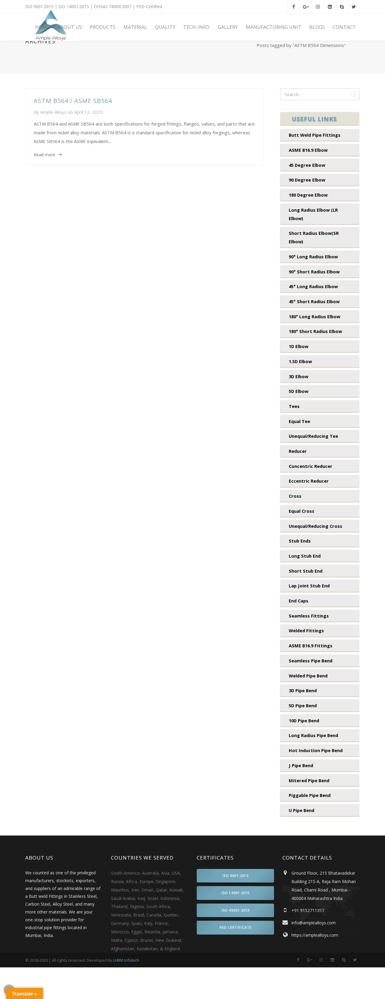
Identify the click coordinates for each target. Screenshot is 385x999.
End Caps (298, 601)
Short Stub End (305, 571)
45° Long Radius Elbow (313, 286)
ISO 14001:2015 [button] (235, 892)
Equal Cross (301, 511)
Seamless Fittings (309, 616)
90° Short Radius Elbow (314, 272)
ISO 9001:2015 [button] (235, 875)
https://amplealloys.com (314, 935)
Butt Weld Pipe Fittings (314, 135)
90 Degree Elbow (307, 180)
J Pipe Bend (301, 765)
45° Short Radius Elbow (314, 301)
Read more (44, 154)
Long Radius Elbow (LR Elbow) (313, 214)
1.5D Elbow (300, 361)
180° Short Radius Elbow (315, 331)
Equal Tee (299, 421)
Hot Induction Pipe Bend (316, 750)
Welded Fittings (306, 630)
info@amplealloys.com (313, 923)
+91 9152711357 (307, 910)
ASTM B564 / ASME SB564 (73, 101)
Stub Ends (300, 541)
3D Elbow (298, 376)
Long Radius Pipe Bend (313, 735)
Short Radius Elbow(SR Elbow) (314, 237)
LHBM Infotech (126, 960)
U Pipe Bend (301, 810)
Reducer (298, 451)
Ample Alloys (53, 112)
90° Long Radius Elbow (313, 257)
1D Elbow (298, 346)
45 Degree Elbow (307, 165)
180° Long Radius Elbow (314, 316)
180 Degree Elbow (308, 195)
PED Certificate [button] (235, 927)
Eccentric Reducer (309, 481)
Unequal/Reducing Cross (315, 526)
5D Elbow (298, 391)
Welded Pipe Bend (308, 676)
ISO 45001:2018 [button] (235, 910)
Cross (295, 496)
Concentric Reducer (310, 466)
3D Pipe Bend (303, 690)
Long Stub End (305, 556)
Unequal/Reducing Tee (313, 436)
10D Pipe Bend (304, 720)
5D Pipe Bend (303, 705)
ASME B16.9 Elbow (308, 150)
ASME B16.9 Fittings (310, 646)
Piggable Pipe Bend (310, 795)
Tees (294, 406)
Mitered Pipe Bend (309, 780)
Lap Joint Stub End (309, 586)
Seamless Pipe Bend (310, 661)
